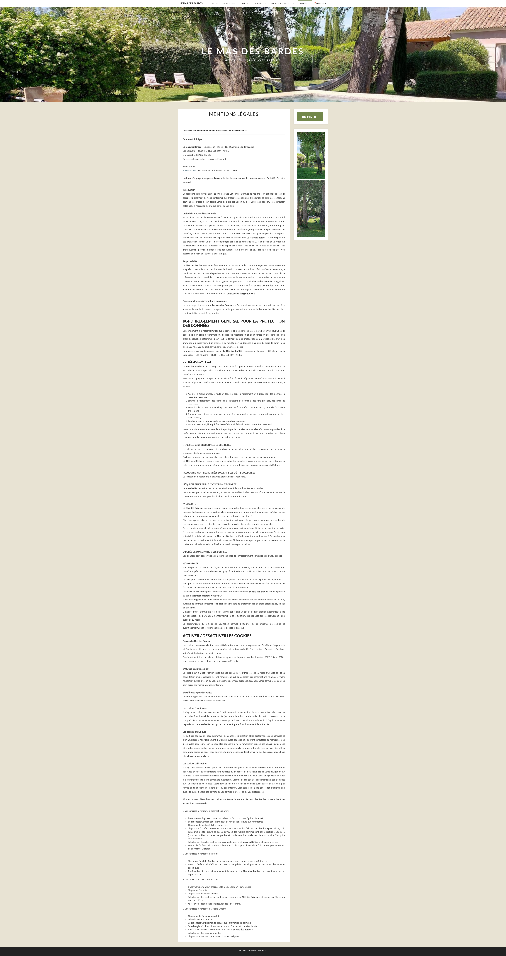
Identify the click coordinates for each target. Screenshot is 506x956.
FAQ (294, 3)
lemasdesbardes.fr (257, 950)
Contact (304, 3)
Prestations (259, 3)
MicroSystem (189, 170)
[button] (311, 155)
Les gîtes (244, 3)
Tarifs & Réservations (279, 3)
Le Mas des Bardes (191, 3)
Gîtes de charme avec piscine (224, 3)
